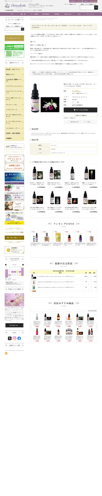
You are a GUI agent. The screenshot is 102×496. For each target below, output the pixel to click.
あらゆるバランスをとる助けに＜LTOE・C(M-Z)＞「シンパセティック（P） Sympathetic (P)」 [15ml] (89, 208)
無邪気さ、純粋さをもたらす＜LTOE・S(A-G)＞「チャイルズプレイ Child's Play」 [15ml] (72, 183)
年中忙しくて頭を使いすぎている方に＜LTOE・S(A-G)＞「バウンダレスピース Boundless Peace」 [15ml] (37, 183)
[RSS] (6, 354)
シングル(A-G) (50, 19)
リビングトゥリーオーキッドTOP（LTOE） (38, 19)
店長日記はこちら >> (14, 325)
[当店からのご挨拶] (14, 299)
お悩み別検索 (45, 14)
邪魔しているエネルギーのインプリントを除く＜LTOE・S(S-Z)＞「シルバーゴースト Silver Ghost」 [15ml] (89, 183)
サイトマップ (90, 14)
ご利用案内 (57, 14)
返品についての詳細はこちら (70, 118)
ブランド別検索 (34, 14)
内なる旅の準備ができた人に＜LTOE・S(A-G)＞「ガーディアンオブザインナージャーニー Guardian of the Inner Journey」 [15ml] (37, 208)
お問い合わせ (67, 14)
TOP (11, 14)
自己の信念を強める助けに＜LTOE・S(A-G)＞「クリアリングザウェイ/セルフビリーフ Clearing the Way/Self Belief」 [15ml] (72, 208)
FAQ (79, 14)
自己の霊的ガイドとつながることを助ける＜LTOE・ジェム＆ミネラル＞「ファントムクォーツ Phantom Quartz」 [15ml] (54, 208)
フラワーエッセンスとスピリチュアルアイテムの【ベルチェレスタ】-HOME (43, 18)
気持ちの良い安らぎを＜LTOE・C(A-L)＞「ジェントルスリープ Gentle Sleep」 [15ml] (54, 183)
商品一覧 (23, 14)
